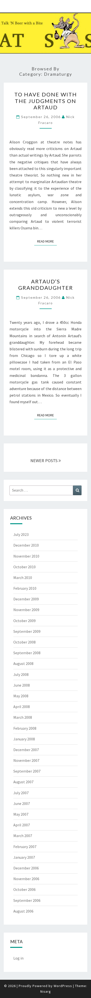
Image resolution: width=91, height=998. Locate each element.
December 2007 (26, 749)
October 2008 (24, 642)
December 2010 (26, 545)
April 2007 (21, 824)
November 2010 (26, 556)
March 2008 (22, 717)
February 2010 (24, 588)
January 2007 (24, 857)
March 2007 (22, 835)
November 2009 (26, 609)
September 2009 (27, 631)
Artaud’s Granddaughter (45, 284)
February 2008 (24, 728)
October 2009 (24, 620)
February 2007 (24, 846)
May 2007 (20, 814)
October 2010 (24, 566)
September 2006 (27, 900)
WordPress (63, 986)
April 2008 (21, 706)
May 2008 (20, 695)
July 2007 (21, 792)
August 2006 (23, 911)
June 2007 (21, 803)
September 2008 (27, 652)
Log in (18, 958)
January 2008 (24, 739)
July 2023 (21, 534)
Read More (47, 241)
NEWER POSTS (44, 460)
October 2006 (24, 889)
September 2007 (27, 771)
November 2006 (26, 878)
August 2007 (23, 781)
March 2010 (22, 577)
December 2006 (26, 868)
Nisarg (45, 991)
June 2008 (21, 685)
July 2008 (21, 674)
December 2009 (26, 599)
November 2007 (26, 760)
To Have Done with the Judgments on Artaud (45, 101)
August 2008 (23, 663)
